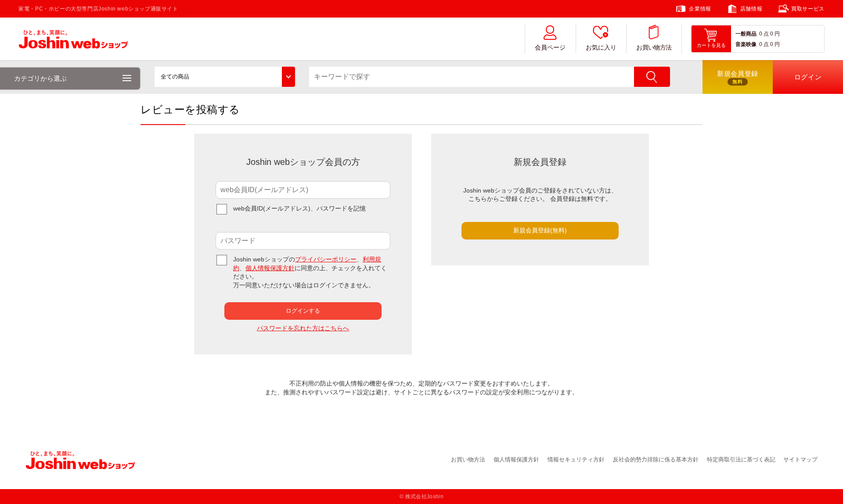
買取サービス (808, 9)
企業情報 (700, 9)
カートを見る (711, 45)
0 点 (764, 34)
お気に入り (601, 47)
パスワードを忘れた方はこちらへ (303, 328)
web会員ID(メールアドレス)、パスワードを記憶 (299, 208)
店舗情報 (751, 9)
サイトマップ (800, 459)
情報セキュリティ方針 (576, 459)
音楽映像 (746, 44)
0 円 (775, 34)
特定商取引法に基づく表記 (741, 459)
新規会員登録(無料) (540, 230)
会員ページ (550, 47)
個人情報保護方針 (270, 268)
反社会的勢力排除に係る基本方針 (656, 459)
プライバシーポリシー (326, 259)
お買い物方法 (653, 47)
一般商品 (746, 34)
